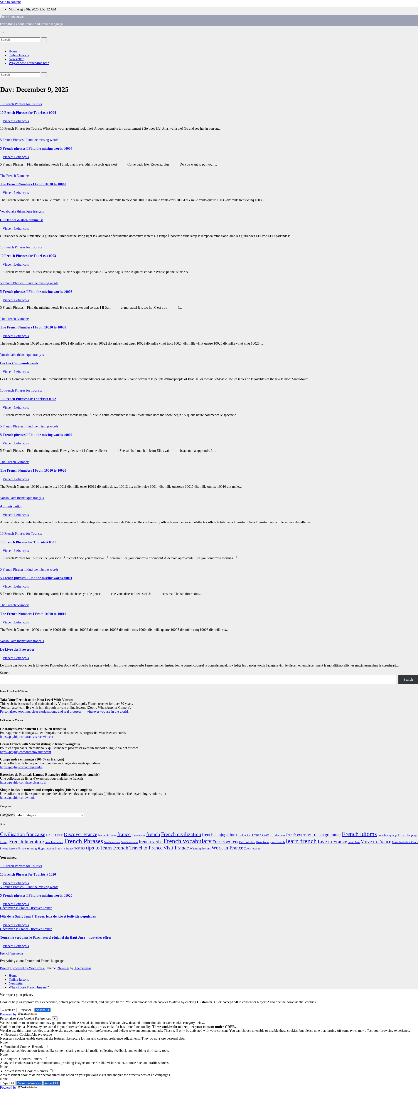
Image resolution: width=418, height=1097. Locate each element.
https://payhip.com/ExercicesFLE (23, 782)
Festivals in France (107, 835)
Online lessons (19, 55)
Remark (37, 1046)
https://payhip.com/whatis (17, 797)
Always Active (41, 1034)
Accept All (42, 1010)
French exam (261, 835)
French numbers (54, 842)
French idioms (359, 834)
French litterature (26, 841)
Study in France (64, 848)
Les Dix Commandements (19, 363)
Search (4, 673)
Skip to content (10, 2)
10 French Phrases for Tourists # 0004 (28, 112)
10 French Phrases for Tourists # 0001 (28, 542)
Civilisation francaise (22, 834)
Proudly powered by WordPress (22, 968)
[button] (1, 35)
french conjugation (218, 834)
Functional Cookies (17, 1046)
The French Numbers (14, 176)
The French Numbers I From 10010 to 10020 (33, 470)
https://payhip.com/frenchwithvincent (25, 752)
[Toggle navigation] (5, 32)
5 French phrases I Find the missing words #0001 (36, 578)
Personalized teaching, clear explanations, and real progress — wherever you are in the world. (64, 711)
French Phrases (83, 840)
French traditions (129, 842)
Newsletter (16, 59)
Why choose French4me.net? (29, 63)
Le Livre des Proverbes (17, 649)
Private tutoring (27, 848)
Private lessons (8, 848)
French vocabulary (187, 840)
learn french (301, 840)
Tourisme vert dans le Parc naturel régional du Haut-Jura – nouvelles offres (55, 937)
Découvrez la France (14, 908)
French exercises (299, 835)
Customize (8, 1010)
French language (387, 835)
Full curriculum (247, 842)
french (153, 834)
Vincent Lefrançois (16, 121)
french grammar (326, 834)
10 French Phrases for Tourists (21, 104)
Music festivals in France (405, 842)
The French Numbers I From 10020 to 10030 (33, 327)
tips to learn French (107, 848)
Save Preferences (29, 1083)
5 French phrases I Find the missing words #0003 (36, 291)
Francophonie (138, 835)
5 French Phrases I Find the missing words (29, 140)
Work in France (227, 848)
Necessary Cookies (17, 1034)
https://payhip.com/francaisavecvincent (26, 737)
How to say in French (270, 842)
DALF (50, 835)
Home (13, 51)
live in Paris (354, 842)
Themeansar (82, 968)
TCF (77, 848)
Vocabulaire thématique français (22, 211)
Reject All (26, 1010)
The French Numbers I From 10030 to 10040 (33, 184)
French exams (277, 835)
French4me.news (12, 16)
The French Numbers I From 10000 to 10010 (33, 614)
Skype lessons (46, 848)
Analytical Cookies (17, 1059)
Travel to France (145, 848)
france (124, 834)
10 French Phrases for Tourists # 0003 (28, 256)
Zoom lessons (252, 848)
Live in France (332, 841)
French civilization (181, 834)
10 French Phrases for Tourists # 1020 (28, 874)
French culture (243, 835)
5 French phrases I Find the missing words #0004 (36, 148)
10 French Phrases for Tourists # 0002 (28, 399)
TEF (83, 848)
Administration (11, 506)
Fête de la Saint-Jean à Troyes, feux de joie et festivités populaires (48, 916)
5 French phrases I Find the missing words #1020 (36, 895)
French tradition (112, 842)
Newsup (63, 968)
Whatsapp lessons (200, 848)
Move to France (376, 841)
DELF (59, 835)
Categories (7, 815)
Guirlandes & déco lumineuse (21, 220)
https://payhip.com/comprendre (21, 767)
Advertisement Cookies (20, 1071)
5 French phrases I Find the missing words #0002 (36, 435)
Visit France (176, 848)
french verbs (151, 841)
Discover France (80, 834)
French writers (225, 841)
